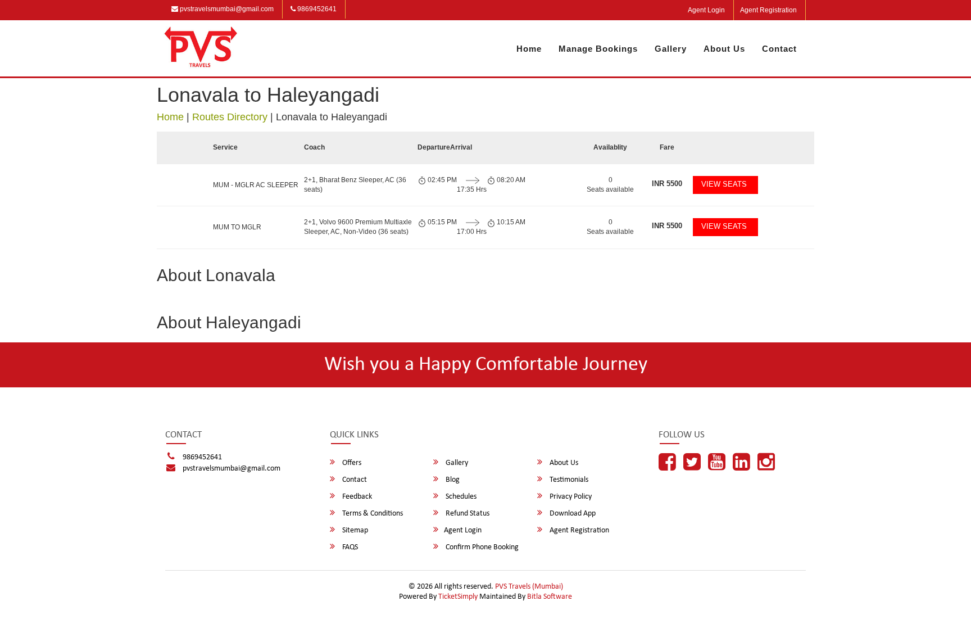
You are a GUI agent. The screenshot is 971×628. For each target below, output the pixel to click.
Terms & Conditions (372, 513)
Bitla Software (549, 597)
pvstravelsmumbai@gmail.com (226, 9)
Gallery (671, 48)
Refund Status (466, 513)
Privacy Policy (570, 497)
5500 (667, 183)
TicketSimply (458, 597)
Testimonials (568, 480)
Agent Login (706, 10)
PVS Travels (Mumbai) (529, 586)
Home (529, 48)
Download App (572, 513)
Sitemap (354, 530)
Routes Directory (229, 117)
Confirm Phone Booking (481, 547)
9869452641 (316, 9)
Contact (779, 48)
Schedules (460, 497)
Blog (452, 480)
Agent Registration (768, 10)
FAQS (349, 547)
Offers (351, 463)
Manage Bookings (598, 48)
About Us (724, 48)
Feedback (356, 497)
